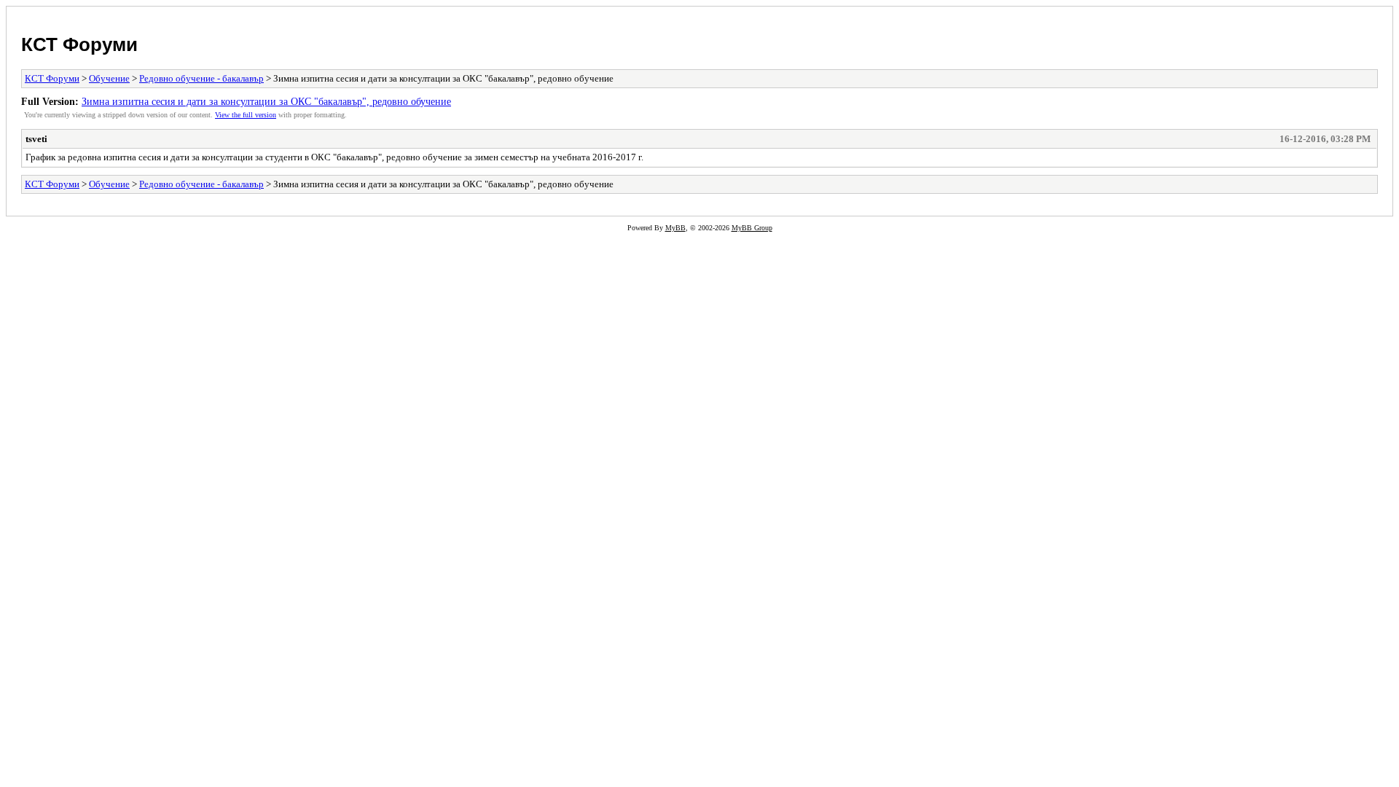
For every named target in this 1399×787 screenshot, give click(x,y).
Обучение (109, 78)
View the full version (245, 115)
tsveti (36, 138)
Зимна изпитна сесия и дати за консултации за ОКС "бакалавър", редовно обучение (266, 101)
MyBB (675, 228)
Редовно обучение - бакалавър (201, 78)
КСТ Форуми (79, 44)
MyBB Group (752, 228)
